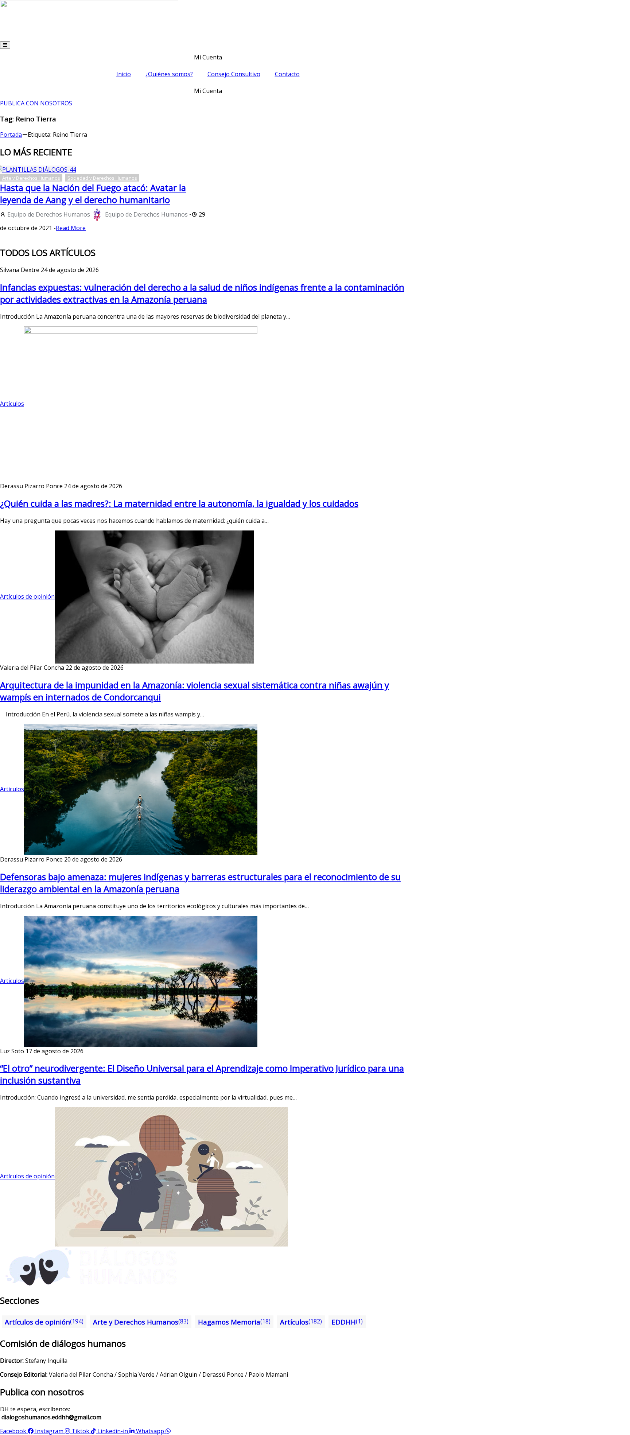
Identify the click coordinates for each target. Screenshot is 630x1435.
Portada (11, 135)
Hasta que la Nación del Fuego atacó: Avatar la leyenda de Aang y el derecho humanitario (93, 194)
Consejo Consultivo (233, 74)
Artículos (12, 404)
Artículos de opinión (27, 596)
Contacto (287, 74)
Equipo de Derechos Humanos (48, 214)
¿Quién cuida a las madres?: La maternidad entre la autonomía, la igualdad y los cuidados (179, 503)
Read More (71, 228)
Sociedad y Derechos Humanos (102, 178)
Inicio (123, 74)
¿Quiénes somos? (169, 74)
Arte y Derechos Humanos (31, 178)
